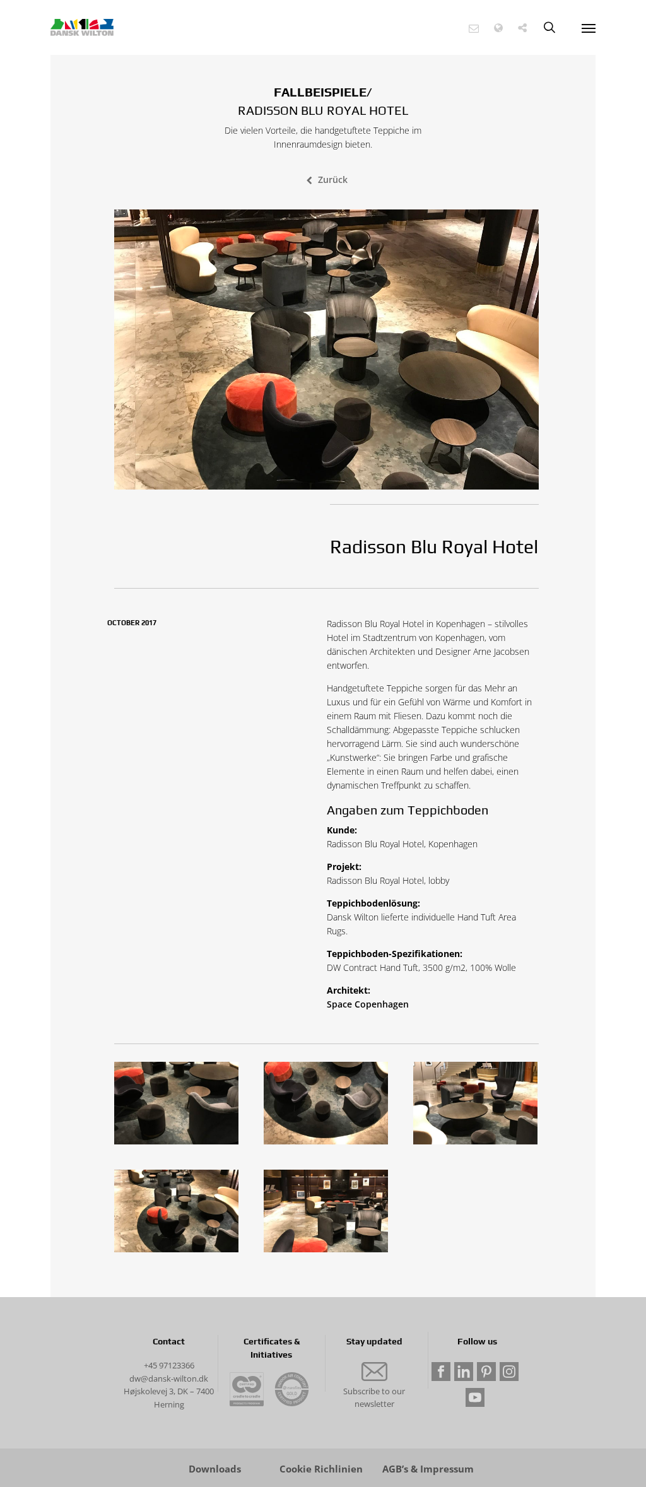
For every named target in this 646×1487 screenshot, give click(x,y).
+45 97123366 (169, 1365)
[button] (474, 28)
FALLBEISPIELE (320, 92)
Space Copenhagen (368, 1004)
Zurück (333, 179)
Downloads (215, 1469)
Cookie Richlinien (321, 1469)
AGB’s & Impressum (428, 1469)
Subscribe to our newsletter (374, 1397)
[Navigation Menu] (589, 27)
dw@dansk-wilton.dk (168, 1378)
